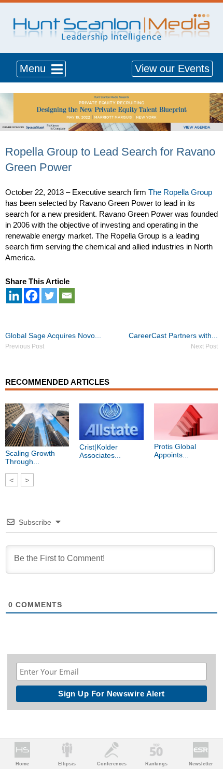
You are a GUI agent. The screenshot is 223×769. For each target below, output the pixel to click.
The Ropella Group (180, 192)
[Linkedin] (14, 295)
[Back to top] (205, 723)
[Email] (67, 295)
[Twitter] (49, 295)
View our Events (172, 68)
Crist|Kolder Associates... (100, 451)
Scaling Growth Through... (30, 457)
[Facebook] (31, 295)
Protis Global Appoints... (175, 450)
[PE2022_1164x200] (111, 98)
